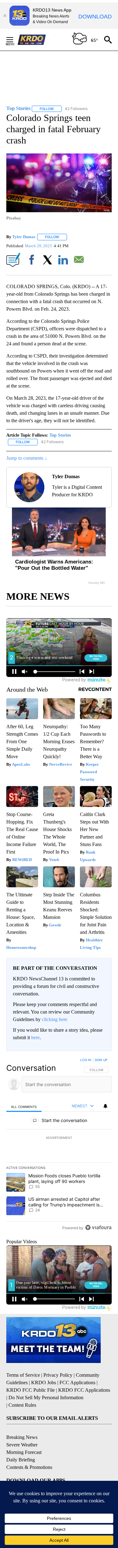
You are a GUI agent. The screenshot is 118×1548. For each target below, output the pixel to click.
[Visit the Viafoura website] (98, 1227)
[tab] (24, 1106)
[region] (59, 1145)
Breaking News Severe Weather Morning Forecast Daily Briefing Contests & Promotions (29, 1452)
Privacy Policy (57, 1375)
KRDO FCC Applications (84, 1390)
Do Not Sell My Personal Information (45, 1397)
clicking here (54, 1019)
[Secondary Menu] (14, 39)
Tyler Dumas (23, 236)
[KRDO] (33, 40)
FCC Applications (77, 1382)
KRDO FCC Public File (30, 1390)
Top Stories (60, 435)
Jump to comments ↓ (26, 458)
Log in (85, 1060)
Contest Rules (22, 1405)
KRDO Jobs (43, 1382)
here (35, 1037)
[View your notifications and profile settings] (105, 1106)
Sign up (101, 1060)
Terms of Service (23, 1375)
